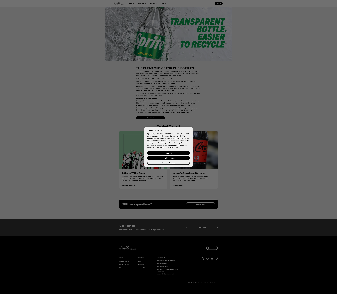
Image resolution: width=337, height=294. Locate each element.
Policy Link (174, 147)
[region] (168, 147)
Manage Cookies (168, 163)
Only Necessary (168, 158)
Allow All (168, 153)
